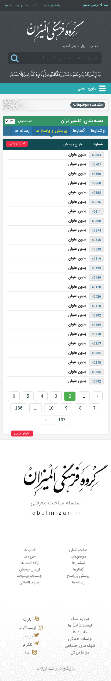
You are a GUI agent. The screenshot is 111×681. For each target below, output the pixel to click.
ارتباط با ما (31, 5)
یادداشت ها (29, 563)
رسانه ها (78, 582)
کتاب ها (29, 550)
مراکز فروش (80, 652)
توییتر (28, 636)
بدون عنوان (77, 155)
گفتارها (78, 569)
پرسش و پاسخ (78, 576)
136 (18, 408)
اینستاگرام (27, 628)
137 (61, 420)
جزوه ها (29, 556)
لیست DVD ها (80, 625)
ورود (19, 5)
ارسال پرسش (29, 569)
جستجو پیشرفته (29, 576)
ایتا (27, 653)
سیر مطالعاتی (29, 582)
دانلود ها (80, 632)
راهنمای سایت (50, 5)
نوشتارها (78, 563)
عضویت (8, 5)
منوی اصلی (86, 88)
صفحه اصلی (78, 550)
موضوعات (78, 556)
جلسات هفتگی (80, 639)
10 (51, 408)
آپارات (28, 619)
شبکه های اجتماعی (80, 645)
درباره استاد (80, 618)
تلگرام (27, 644)
